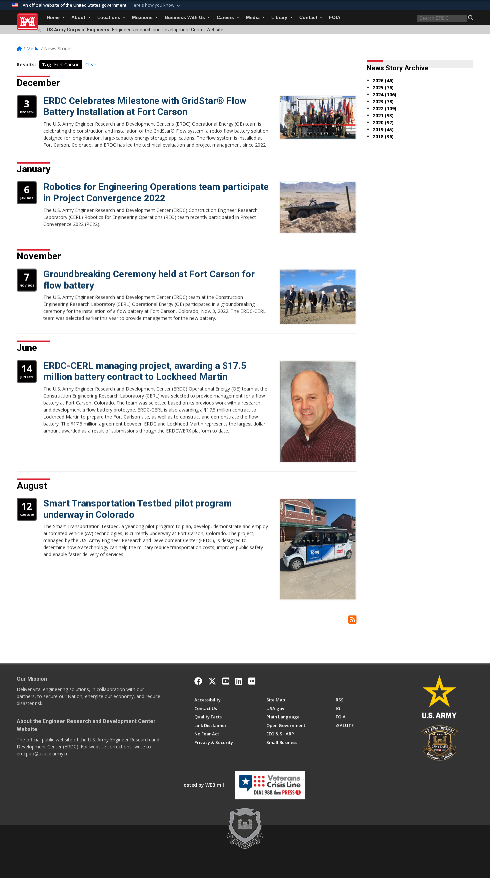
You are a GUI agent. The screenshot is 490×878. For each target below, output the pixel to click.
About (79, 17)
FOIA (334, 17)
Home (54, 17)
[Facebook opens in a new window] (198, 681)
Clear (90, 64)
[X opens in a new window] (212, 681)
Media (253, 17)
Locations (109, 17)
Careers (226, 17)
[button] (156, 5)
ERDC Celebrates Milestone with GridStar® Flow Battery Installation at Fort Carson (144, 106)
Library (280, 17)
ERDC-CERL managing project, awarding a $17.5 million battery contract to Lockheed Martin (144, 371)
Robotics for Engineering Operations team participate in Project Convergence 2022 (156, 192)
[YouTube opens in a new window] (225, 681)
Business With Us (185, 17)
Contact (309, 17)
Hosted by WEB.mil (202, 785)
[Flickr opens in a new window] (251, 681)
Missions (143, 17)
